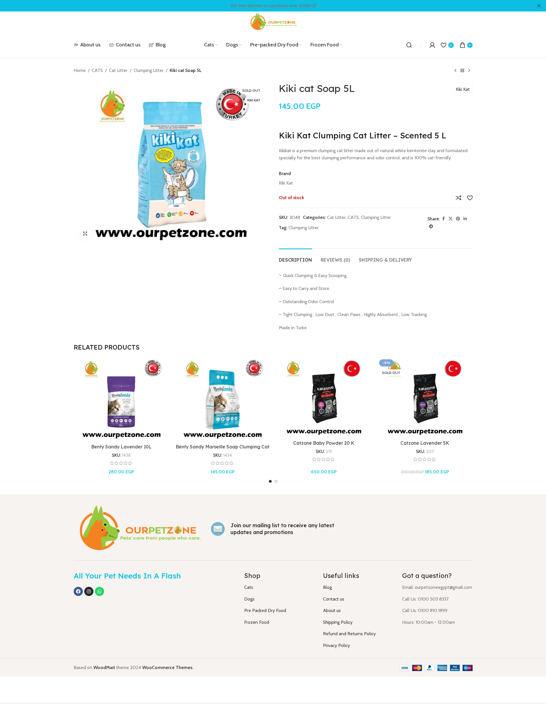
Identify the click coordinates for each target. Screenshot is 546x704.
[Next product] (469, 70)
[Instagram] (88, 591)
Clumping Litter (149, 70)
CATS (97, 70)
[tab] (295, 257)
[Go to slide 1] (270, 481)
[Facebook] (78, 591)
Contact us (333, 599)
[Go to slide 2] (276, 481)
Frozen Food (256, 622)
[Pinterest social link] (458, 219)
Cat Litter (118, 70)
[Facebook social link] (443, 219)
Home (80, 70)
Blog (327, 587)
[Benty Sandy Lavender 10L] (121, 399)
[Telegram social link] (431, 226)
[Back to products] (462, 70)
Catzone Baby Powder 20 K (323, 443)
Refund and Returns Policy (349, 633)
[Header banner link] (273, 5)
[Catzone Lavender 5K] (425, 397)
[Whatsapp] (99, 591)
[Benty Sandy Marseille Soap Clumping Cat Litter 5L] (222, 399)
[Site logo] (273, 21)
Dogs (249, 599)
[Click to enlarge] (85, 233)
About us (332, 610)
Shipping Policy (338, 622)
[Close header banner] (539, 5)
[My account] (432, 45)
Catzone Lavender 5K (424, 443)
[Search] (409, 45)
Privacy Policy (336, 645)
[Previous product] (455, 70)
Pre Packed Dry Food (265, 610)
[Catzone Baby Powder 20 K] (323, 397)
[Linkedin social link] (465, 219)
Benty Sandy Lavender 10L (121, 447)
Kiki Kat (463, 89)
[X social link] (450, 219)
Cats (248, 587)
